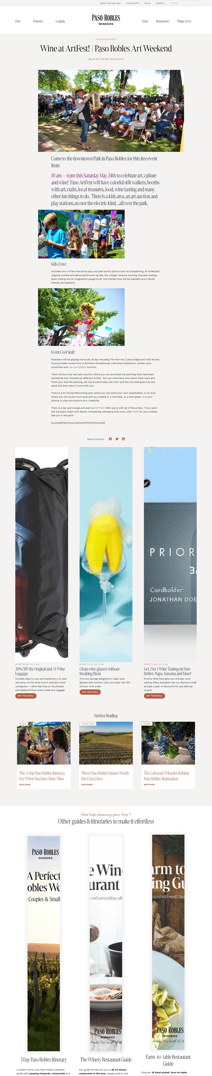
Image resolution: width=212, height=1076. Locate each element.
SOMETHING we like (27, 664)
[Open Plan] (23, 21)
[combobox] (184, 3)
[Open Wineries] (46, 21)
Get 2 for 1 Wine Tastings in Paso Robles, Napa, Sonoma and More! (167, 671)
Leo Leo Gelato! (77, 367)
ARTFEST (100, 408)
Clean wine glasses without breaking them (100, 671)
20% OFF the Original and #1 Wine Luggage (40, 671)
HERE (135, 411)
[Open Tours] (151, 21)
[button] (110, 439)
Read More (24, 784)
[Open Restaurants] (172, 21)
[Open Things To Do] (194, 21)
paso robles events (106, 39)
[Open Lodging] (68, 21)
